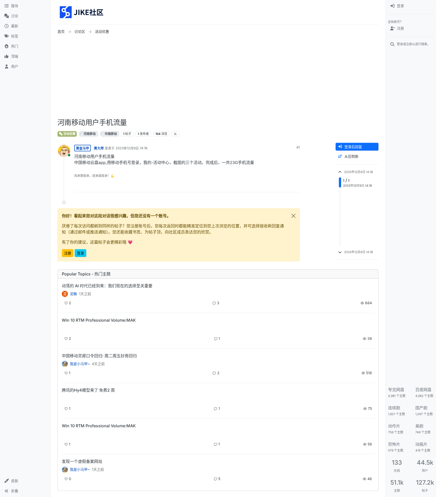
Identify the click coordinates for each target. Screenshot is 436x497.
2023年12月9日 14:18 (131, 148)
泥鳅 (73, 294)
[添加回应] (257, 186)
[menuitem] (411, 6)
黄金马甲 (82, 148)
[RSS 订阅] (175, 134)
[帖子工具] (295, 186)
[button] (25, 481)
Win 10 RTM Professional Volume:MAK (99, 320)
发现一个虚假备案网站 (82, 461)
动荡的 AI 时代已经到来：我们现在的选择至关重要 (107, 285)
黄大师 (99, 148)
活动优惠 (69, 134)
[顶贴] (267, 186)
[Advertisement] (218, 76)
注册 (67, 253)
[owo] (65, 469)
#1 (298, 147)
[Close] (293, 216)
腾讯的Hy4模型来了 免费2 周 (88, 390)
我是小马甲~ (80, 364)
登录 (80, 253)
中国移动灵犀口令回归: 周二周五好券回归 (99, 355)
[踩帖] (285, 186)
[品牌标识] (82, 12)
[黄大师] (65, 364)
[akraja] (65, 329)
